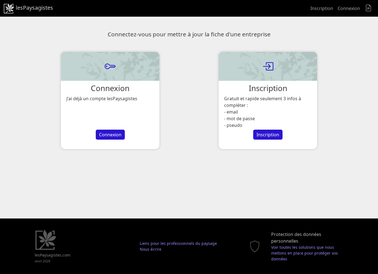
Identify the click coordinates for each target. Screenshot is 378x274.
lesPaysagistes (33, 7)
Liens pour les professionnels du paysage (178, 243)
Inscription (321, 8)
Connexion (349, 8)
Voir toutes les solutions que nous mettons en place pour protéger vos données (304, 253)
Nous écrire (150, 249)
